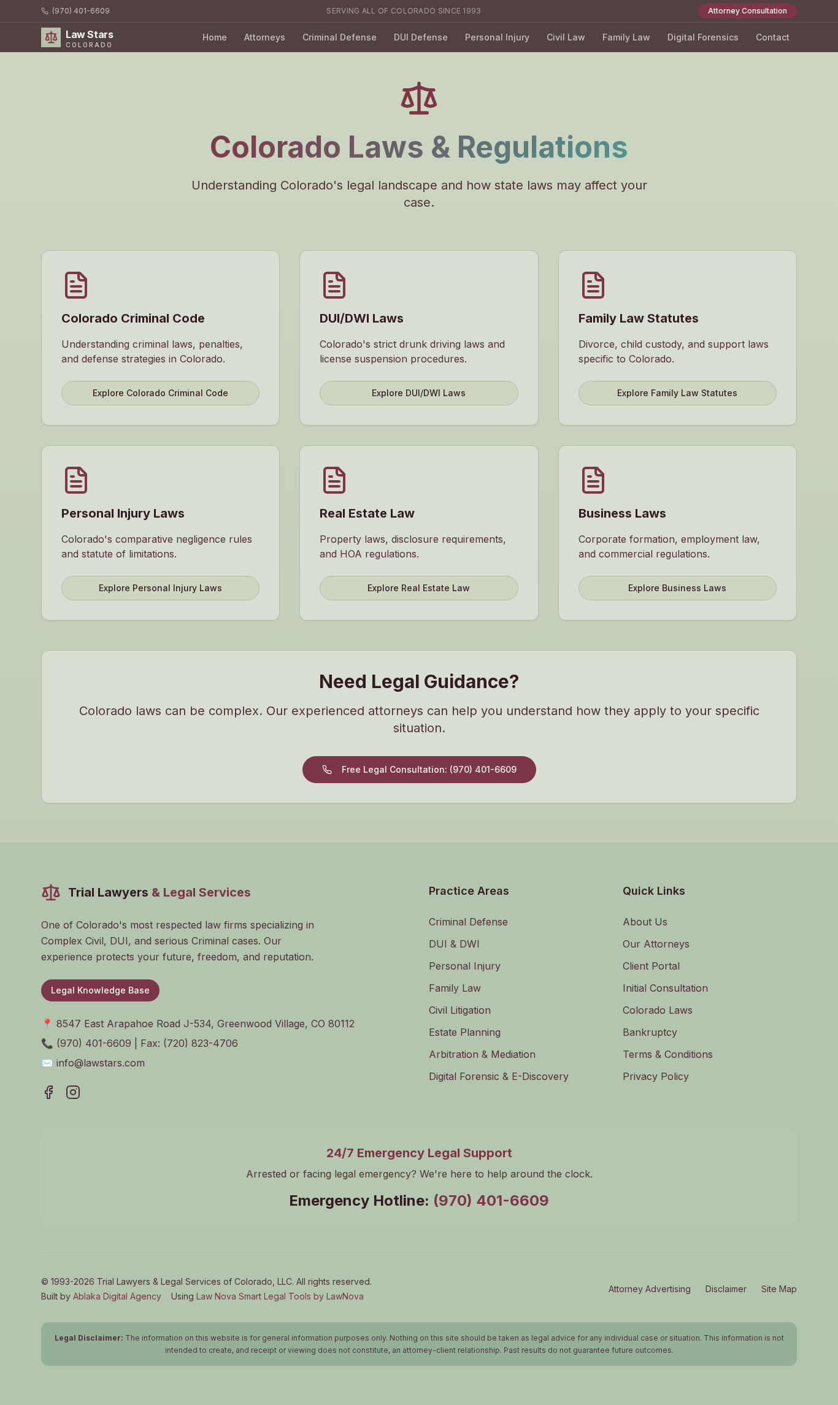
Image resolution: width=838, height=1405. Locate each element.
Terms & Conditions (668, 1054)
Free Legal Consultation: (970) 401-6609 (429, 769)
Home (214, 37)
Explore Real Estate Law (418, 588)
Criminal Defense (339, 37)
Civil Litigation (460, 1010)
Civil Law (566, 37)
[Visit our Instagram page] (73, 1092)
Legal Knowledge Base (100, 990)
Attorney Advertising (650, 1289)
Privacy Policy (656, 1076)
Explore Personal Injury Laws (160, 588)
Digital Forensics (703, 37)
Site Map (779, 1289)
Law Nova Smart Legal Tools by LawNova (280, 1296)
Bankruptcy (650, 1032)
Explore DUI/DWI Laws (419, 393)
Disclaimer (726, 1289)
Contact (773, 37)
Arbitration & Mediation (482, 1054)
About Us (645, 922)
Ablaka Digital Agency (117, 1296)
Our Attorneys (656, 944)
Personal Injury (497, 37)
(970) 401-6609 (81, 10)
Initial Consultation (665, 988)
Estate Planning (465, 1032)
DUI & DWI (454, 944)
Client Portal (651, 966)
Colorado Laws (658, 1010)
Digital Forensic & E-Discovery (499, 1076)
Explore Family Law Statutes (677, 393)
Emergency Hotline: (419, 1200)
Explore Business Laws (677, 588)
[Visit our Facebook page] (48, 1092)
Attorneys (264, 37)
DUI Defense (421, 37)
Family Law (626, 37)
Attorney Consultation (747, 10)
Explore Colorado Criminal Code (160, 393)
